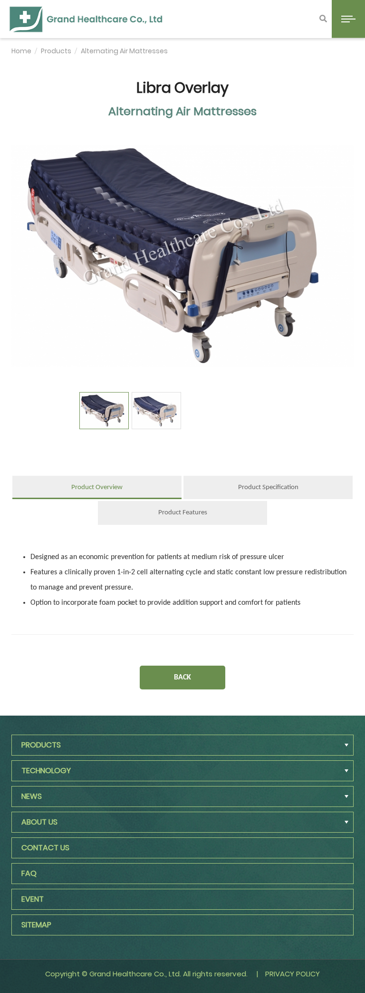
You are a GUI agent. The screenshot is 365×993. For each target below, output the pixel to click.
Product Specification (268, 487)
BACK (182, 677)
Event (32, 899)
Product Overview (97, 487)
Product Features (182, 512)
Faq (29, 873)
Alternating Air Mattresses (124, 51)
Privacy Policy (292, 974)
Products (56, 51)
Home (21, 51)
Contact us (45, 847)
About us (39, 821)
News (31, 796)
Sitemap (36, 924)
